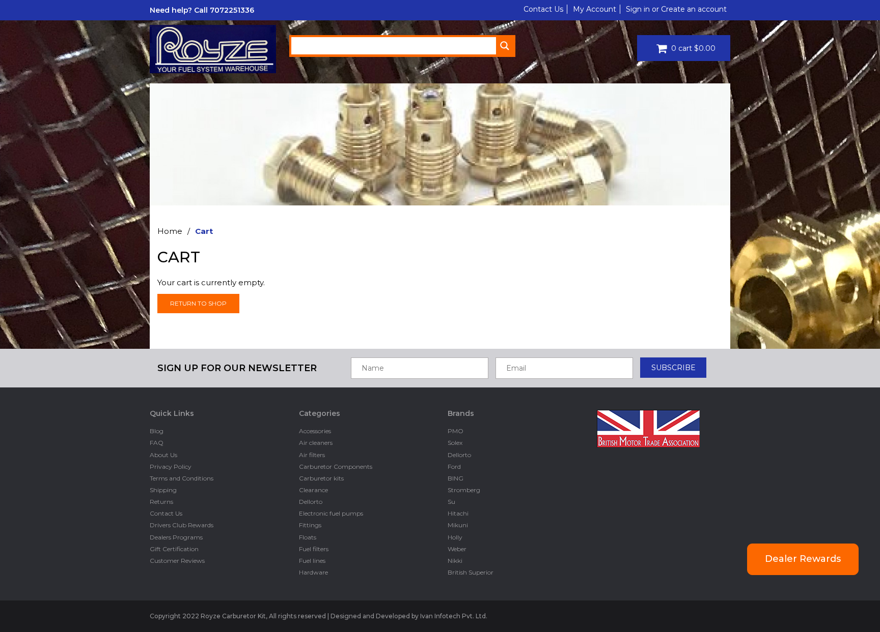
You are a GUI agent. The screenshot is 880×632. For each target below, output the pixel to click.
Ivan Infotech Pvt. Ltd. (453, 616)
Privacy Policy (170, 466)
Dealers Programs (176, 537)
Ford (454, 466)
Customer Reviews (177, 560)
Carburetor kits (321, 478)
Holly (455, 537)
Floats (307, 537)
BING (455, 478)
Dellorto (310, 501)
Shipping (163, 490)
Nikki (455, 560)
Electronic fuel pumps (331, 513)
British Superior (470, 572)
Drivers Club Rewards (181, 525)
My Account (594, 9)
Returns (161, 501)
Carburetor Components (335, 466)
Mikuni (458, 525)
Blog (156, 431)
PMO (455, 431)
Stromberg (464, 490)
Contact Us (543, 9)
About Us (163, 455)
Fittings (310, 525)
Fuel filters (313, 549)
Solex (455, 442)
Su (451, 501)
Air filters (312, 455)
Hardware (313, 572)
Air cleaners (316, 442)
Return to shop (198, 303)
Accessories (315, 431)
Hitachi (458, 513)
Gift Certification (174, 549)
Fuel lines (312, 560)
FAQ (156, 442)
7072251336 (232, 10)
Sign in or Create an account (676, 9)
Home (169, 231)
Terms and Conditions (181, 478)
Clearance (313, 490)
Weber (457, 549)
